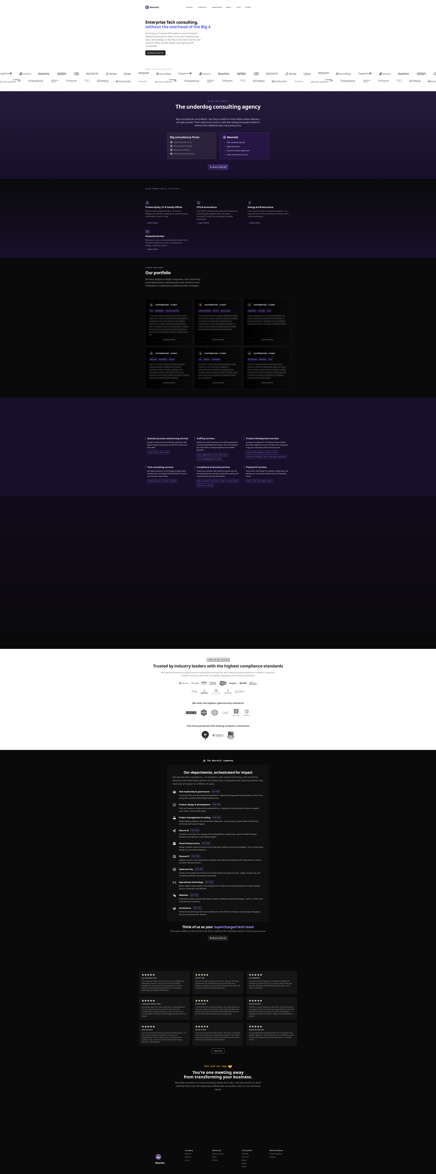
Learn (239, 7)
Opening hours (218, 1154)
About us (188, 1154)
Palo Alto (245, 1154)
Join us (187, 1160)
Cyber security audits (229, 481)
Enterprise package (254, 456)
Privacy (215, 1160)
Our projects (172, 292)
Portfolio (188, 1157)
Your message (175, 1122)
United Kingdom (275, 1154)
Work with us (156, 292)
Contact (248, 7)
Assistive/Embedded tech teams (209, 459)
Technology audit (154, 481)
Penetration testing (205, 485)
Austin (244, 1163)
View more (218, 1051)
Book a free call (156, 53)
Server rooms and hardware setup (259, 481)
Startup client (271, 452)
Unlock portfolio (169, 340)
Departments (217, 7)
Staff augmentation (205, 455)
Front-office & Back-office (158, 452)
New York (245, 1157)
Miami (244, 1166)
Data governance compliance (208, 481)
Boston (244, 1160)
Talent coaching (170, 481)
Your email (174, 1112)
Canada (272, 1157)
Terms (214, 1157)
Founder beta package (255, 452)
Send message (177, 1142)
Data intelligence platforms (275, 456)
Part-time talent (221, 455)
